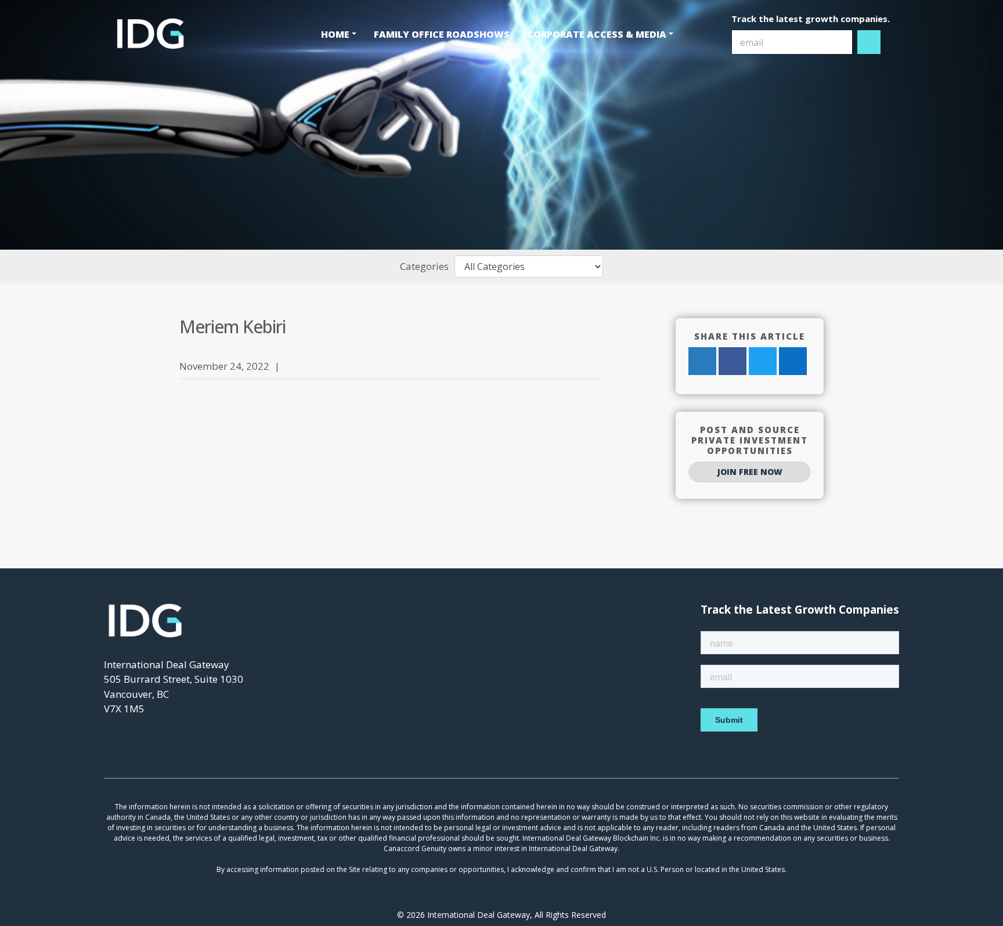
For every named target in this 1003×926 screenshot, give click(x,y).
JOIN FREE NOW (749, 471)
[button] (338, 34)
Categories (424, 266)
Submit (869, 42)
